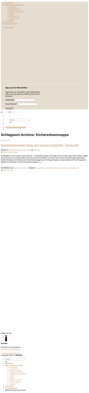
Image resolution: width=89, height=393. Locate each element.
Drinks (12, 15)
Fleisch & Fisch (15, 16)
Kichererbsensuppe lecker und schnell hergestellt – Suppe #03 (39, 145)
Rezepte (3, 140)
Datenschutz (15, 353)
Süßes (12, 13)
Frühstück (13, 7)
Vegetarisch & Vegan (17, 11)
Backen (12, 20)
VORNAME (9, 100)
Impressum (5, 353)
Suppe (8, 140)
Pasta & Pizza (14, 8)
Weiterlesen (6, 166)
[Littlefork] (9, 112)
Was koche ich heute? (14, 5)
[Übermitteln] (10, 122)
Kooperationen (11, 24)
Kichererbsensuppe (54, 168)
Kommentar (73, 168)
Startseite (9, 3)
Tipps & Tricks (14, 18)
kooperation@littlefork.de (10, 349)
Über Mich (9, 22)
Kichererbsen (40, 168)
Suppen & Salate (15, 10)
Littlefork (37, 150)
